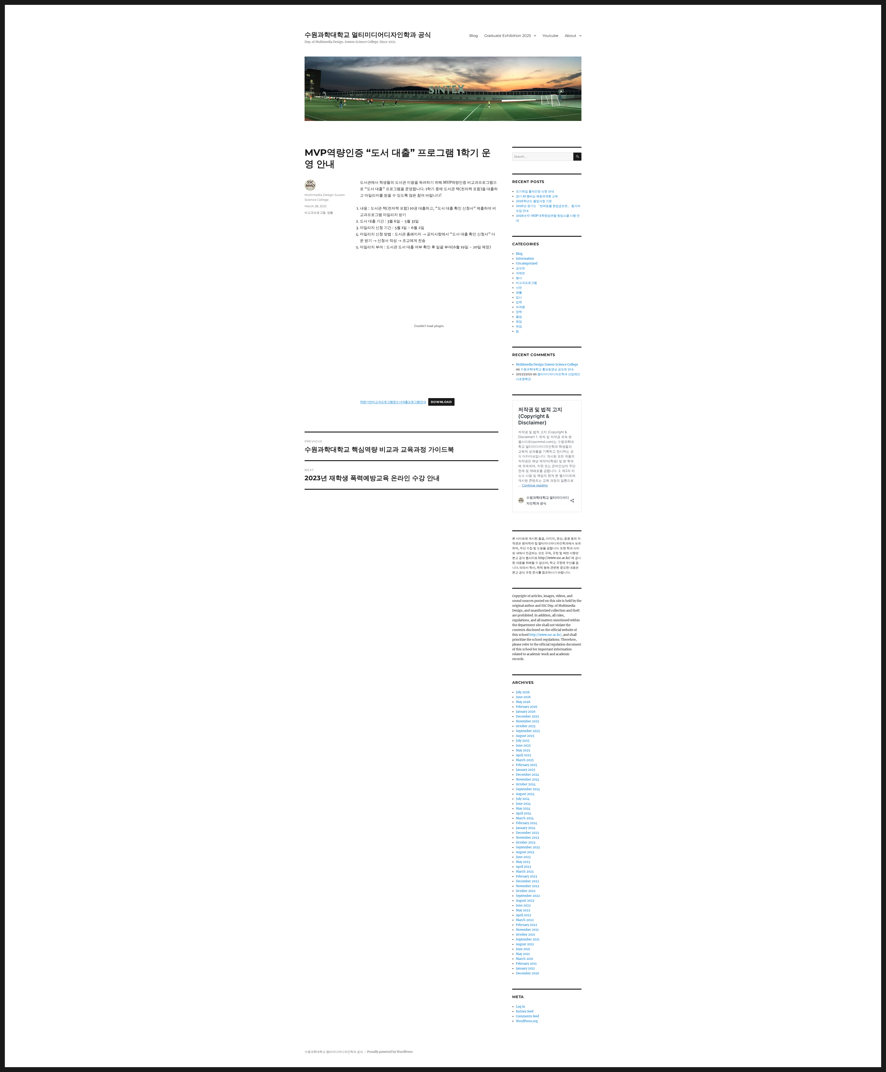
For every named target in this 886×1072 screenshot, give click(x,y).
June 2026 (523, 697)
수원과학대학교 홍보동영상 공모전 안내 (547, 369)
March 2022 (525, 920)
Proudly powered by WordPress (390, 1052)
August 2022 (525, 901)
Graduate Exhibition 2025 (507, 35)
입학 (519, 302)
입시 (519, 297)
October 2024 (526, 784)
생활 (330, 212)
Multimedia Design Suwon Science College (547, 364)
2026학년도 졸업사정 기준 (534, 201)
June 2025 (523, 746)
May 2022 (523, 910)
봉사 (519, 278)
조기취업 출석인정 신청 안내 (535, 191)
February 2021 (526, 964)
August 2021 (525, 944)
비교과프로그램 (315, 212)
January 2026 (526, 712)
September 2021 (527, 939)
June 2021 (523, 949)
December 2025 (527, 716)
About (570, 35)
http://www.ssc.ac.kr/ (545, 635)
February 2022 (526, 925)
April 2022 (523, 915)
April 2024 (523, 813)
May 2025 (523, 750)
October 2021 (525, 935)
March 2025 (525, 760)
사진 (519, 288)
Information (525, 259)
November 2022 (527, 886)
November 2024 (527, 779)
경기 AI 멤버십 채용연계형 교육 (537, 196)
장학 (519, 312)
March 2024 (525, 818)
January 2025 (525, 770)
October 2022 (526, 891)
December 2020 (527, 973)
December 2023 (527, 833)
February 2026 (526, 707)
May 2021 (523, 954)
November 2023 (527, 838)
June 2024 (523, 804)
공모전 (520, 268)
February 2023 (526, 876)
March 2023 (524, 872)
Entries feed (524, 1011)
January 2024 (525, 828)
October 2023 (525, 842)
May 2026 (523, 702)
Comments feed (527, 1016)
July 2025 (523, 741)
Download (441, 402)
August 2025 (525, 736)
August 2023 (525, 852)
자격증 (520, 307)
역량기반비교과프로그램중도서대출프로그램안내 (393, 402)
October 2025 (526, 726)
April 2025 (523, 755)
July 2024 (523, 799)
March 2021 (524, 959)
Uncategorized (526, 263)
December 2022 (527, 881)
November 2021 (527, 930)
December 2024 (527, 775)
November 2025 (527, 721)
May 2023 (523, 862)
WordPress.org (527, 1021)
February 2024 (526, 823)
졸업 (519, 317)
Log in (520, 1007)
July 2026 (523, 692)
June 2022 (523, 905)
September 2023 (528, 847)
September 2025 (528, 731)
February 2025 (526, 765)
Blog (473, 35)
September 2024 (528, 789)
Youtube (550, 35)
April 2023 (523, 867)
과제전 (520, 273)
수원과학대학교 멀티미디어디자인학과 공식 (368, 35)
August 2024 (525, 794)
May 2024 (523, 809)
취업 (519, 326)
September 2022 (528, 896)
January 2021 (525, 968)
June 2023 (523, 857)
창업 (519, 322)
